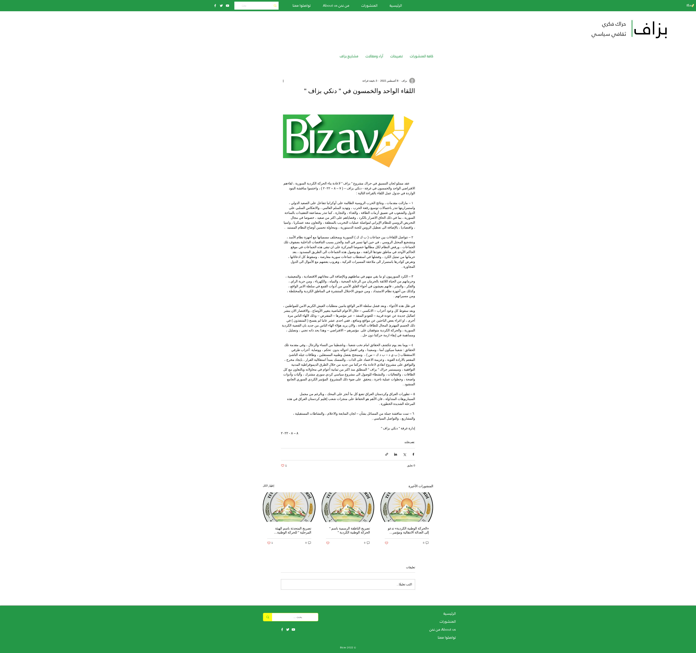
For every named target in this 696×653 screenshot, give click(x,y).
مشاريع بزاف (349, 56)
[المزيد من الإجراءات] (283, 81)
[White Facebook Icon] (282, 629)
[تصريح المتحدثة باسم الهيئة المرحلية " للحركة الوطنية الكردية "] (289, 507)
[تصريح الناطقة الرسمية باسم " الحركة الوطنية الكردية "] (348, 507)
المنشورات (448, 621)
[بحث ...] (267, 617)
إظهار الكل (268, 485)
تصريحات (396, 56)
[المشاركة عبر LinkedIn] (395, 454)
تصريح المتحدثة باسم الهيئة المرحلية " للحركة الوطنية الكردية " (293, 530)
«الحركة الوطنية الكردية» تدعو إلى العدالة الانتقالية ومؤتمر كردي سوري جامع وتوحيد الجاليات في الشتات (408, 530)
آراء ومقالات (374, 56)
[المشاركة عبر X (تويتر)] (404, 454)
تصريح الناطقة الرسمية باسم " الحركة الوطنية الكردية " (349, 530)
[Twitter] (221, 6)
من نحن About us (442, 629)
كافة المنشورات (421, 56)
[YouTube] (227, 6)
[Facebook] (215, 6)
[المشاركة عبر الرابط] (386, 454)
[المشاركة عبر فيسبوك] (413, 454)
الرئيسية (450, 613)
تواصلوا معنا (447, 637)
